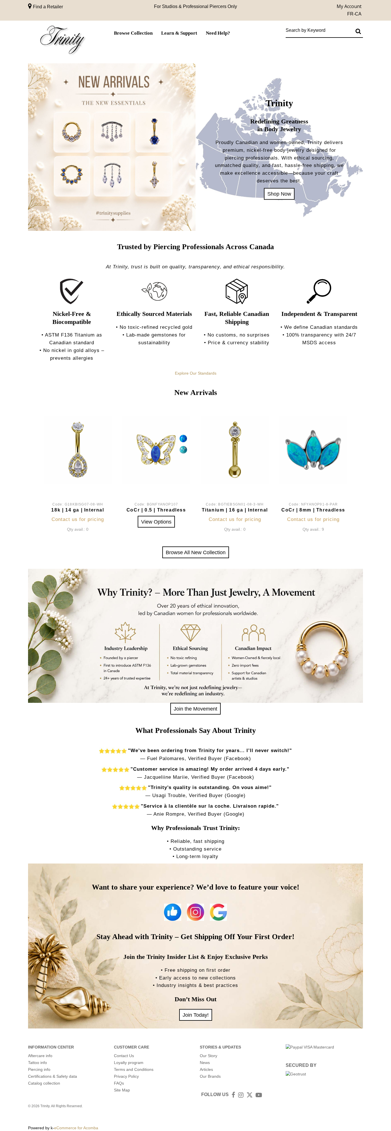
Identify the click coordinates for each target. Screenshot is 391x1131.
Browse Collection (133, 33)
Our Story (208, 1055)
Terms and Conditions (133, 1069)
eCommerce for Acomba (76, 1128)
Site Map (122, 1090)
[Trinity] (62, 41)
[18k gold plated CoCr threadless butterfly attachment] (156, 450)
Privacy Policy (126, 1076)
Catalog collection (44, 1083)
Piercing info (39, 1069)
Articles (206, 1069)
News (205, 1062)
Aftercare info (40, 1055)
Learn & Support (179, 33)
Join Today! (196, 1015)
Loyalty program (128, 1062)
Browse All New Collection (196, 552)
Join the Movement (195, 709)
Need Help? (218, 33)
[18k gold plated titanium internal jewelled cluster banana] (235, 450)
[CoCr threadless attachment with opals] (313, 450)
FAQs (119, 1083)
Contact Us (124, 1055)
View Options (156, 522)
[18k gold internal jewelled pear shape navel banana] (78, 450)
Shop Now (279, 194)
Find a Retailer (47, 6)
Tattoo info (37, 1062)
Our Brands (210, 1076)
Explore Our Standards (195, 373)
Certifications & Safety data (52, 1076)
